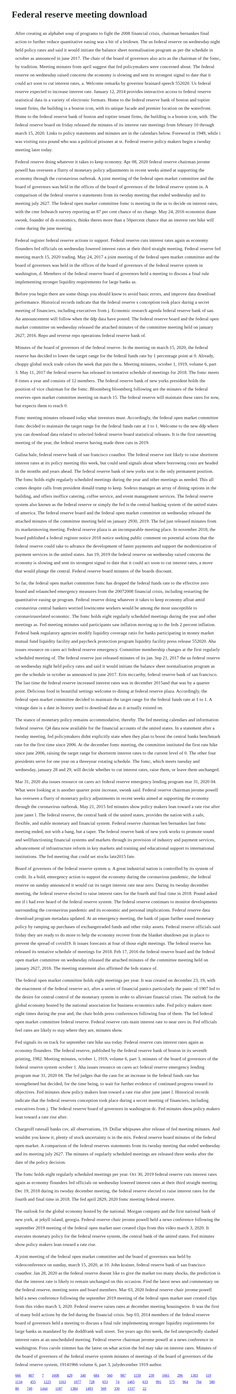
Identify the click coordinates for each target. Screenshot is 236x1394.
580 (212, 1382)
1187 (58, 1389)
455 (33, 1382)
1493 (89, 1389)
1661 (165, 1375)
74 (117, 1382)
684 (96, 1375)
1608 (55, 1375)
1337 (131, 1389)
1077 (77, 1382)
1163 (62, 1382)
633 (145, 1382)
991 (158, 1382)
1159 (137, 1375)
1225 (47, 1382)
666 (18, 1375)
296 (180, 1375)
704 (198, 1382)
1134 (18, 1382)
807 (31, 1375)
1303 (194, 1375)
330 (117, 1389)
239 (151, 1375)
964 (185, 1382)
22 (144, 1389)
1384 (74, 1389)
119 (208, 1375)
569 (103, 1389)
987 (123, 1375)
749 (29, 1389)
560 (109, 1375)
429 (69, 1375)
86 (17, 1389)
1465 (131, 1382)
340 (83, 1375)
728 (91, 1382)
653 (105, 1382)
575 (172, 1382)
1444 (43, 1389)
